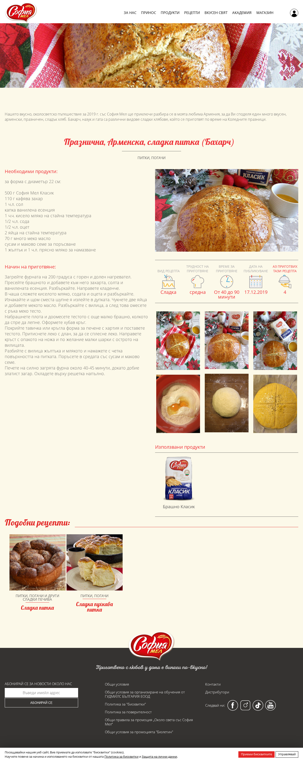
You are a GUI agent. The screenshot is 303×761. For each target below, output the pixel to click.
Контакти (213, 684)
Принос (148, 12)
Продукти (170, 12)
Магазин (264, 12)
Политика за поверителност (128, 712)
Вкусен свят (216, 12)
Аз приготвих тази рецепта (285, 268)
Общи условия (117, 684)
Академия (242, 12)
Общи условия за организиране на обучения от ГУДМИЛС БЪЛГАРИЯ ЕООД (145, 694)
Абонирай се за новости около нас (38, 684)
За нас (130, 12)
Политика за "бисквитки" (125, 704)
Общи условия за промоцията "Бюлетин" (139, 731)
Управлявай (287, 754)
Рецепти (192, 12)
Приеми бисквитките (256, 754)
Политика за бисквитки (121, 756)
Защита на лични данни (159, 756)
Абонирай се (41, 703)
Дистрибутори (217, 692)
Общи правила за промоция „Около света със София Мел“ (149, 721)
